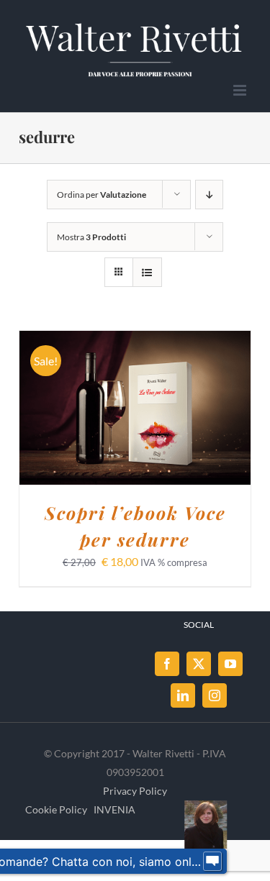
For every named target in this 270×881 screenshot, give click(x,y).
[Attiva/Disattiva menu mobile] (240, 90)
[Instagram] (214, 695)
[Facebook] (167, 664)
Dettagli (135, 417)
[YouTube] (230, 664)
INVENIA (114, 809)
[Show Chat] (212, 862)
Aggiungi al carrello (125, 402)
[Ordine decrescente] (209, 194)
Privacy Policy (135, 791)
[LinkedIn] (183, 695)
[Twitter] (198, 664)
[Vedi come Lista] (147, 272)
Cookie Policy (56, 809)
